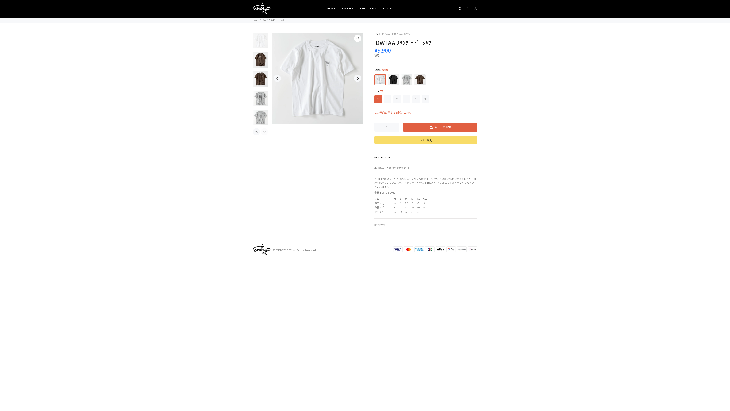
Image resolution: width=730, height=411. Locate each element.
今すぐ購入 (426, 141)
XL (416, 99)
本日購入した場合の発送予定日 (391, 168)
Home (256, 20)
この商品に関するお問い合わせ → (394, 113)
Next (357, 78)
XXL (426, 99)
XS (378, 99)
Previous (277, 78)
